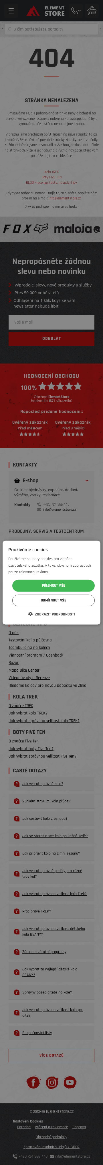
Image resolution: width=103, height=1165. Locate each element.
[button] (51, 614)
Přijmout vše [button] (53, 585)
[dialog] (51, 582)
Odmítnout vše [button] (53, 600)
